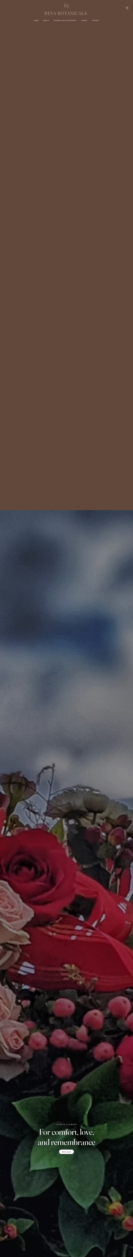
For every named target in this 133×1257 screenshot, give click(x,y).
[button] (127, 7)
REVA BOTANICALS (65, 13)
